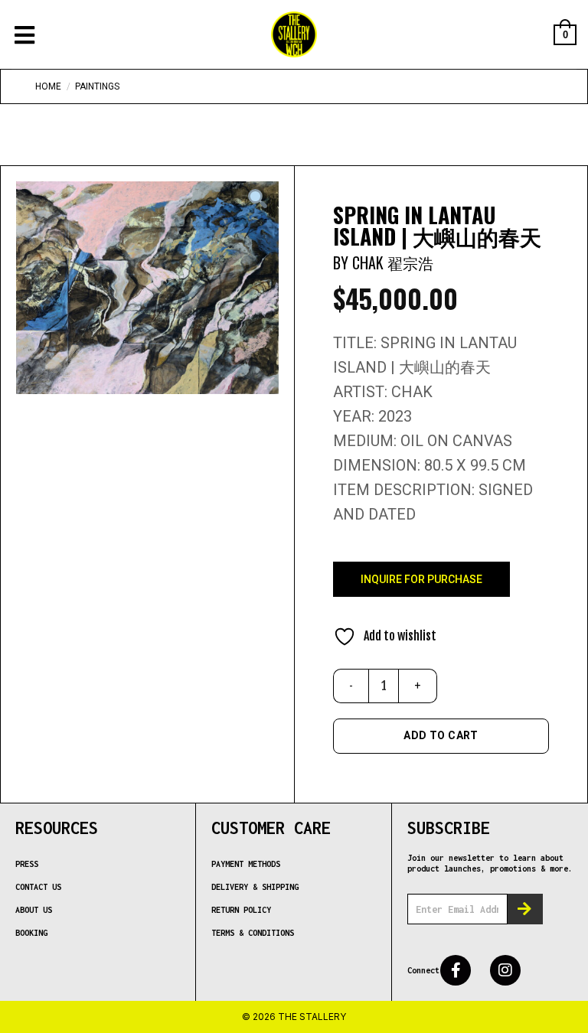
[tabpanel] (147, 287)
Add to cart (441, 735)
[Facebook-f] (455, 970)
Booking (31, 932)
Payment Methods (245, 863)
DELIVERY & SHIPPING (255, 886)
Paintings (97, 86)
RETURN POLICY (241, 909)
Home (48, 86)
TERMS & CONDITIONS (252, 932)
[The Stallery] (294, 34)
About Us (33, 909)
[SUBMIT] (525, 909)
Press (26, 863)
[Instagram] (505, 970)
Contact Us (38, 886)
